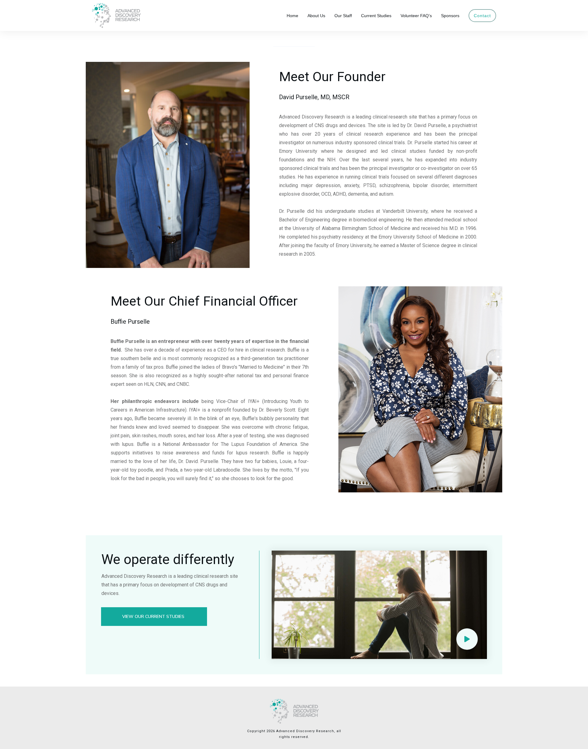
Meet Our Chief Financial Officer (204, 301)
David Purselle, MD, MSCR (314, 97)
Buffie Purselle (130, 321)
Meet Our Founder (332, 76)
